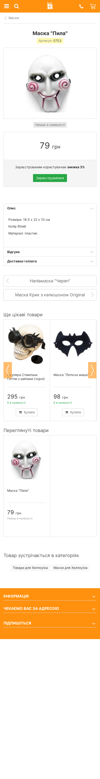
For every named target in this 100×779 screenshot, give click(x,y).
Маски (14, 18)
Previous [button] (7, 370)
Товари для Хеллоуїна (30, 568)
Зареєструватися (50, 178)
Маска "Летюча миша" (71, 375)
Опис (11, 208)
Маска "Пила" (18, 490)
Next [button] (92, 370)
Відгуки (13, 252)
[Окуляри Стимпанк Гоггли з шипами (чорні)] (27, 344)
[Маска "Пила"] (27, 459)
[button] (81, 6)
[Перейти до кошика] (93, 6)
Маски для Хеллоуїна (70, 568)
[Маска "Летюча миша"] (73, 344)
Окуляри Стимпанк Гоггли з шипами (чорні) (26, 377)
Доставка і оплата (22, 261)
